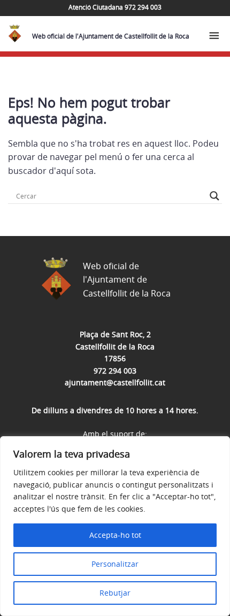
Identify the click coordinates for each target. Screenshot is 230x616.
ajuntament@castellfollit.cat (115, 382)
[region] (115, 526)
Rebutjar (115, 593)
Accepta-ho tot (115, 535)
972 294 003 (115, 371)
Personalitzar (115, 564)
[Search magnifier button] (214, 195)
